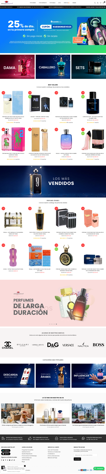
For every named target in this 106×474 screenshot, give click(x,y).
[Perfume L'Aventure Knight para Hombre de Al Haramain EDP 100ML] (93, 255)
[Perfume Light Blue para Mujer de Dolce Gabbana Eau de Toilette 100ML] (13, 103)
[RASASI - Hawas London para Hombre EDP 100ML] (66, 139)
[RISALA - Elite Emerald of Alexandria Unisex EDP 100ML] (13, 218)
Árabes (74, 2)
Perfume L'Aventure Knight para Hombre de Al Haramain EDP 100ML (93, 269)
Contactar (100, 468)
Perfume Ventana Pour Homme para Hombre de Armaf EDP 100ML (66, 233)
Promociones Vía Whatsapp (29, 456)
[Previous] (3, 31)
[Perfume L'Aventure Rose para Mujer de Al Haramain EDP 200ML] (93, 218)
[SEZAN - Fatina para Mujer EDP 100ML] (13, 255)
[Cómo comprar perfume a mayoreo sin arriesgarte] (17, 413)
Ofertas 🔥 (66, 2)
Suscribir (77, 459)
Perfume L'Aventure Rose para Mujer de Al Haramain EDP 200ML (93, 233)
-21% (3, 92)
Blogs (23, 461)
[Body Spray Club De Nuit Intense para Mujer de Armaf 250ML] (40, 218)
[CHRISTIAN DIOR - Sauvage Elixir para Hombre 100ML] (93, 103)
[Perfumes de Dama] (17, 67)
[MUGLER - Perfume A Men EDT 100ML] (40, 103)
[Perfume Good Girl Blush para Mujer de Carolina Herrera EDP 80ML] (93, 139)
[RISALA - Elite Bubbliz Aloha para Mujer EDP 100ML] (40, 255)
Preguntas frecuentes (27, 450)
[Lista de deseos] (100, 2)
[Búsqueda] (95, 2)
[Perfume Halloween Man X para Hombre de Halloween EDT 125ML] (66, 103)
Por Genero (33, 2)
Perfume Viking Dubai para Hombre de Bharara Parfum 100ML (66, 269)
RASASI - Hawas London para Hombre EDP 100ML (66, 154)
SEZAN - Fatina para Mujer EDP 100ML (13, 269)
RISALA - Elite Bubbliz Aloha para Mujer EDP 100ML (39, 269)
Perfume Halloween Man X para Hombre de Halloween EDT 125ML (66, 117)
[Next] (103, 31)
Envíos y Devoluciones (53, 456)
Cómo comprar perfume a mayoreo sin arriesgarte (17, 425)
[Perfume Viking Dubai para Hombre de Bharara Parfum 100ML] (66, 255)
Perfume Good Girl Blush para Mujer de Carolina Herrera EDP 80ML (93, 154)
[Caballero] (53, 67)
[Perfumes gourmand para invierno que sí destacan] (88, 413)
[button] (103, 2)
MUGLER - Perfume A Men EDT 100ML (40, 116)
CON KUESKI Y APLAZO (45, 7)
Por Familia (52, 2)
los (17, 470)
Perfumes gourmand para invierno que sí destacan (88, 425)
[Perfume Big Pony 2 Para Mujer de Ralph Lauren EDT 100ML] (13, 139)
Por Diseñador (43, 2)
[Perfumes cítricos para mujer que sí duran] (52, 413)
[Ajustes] (97, 2)
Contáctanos (51, 454)
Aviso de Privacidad (53, 450)
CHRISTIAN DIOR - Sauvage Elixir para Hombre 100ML (93, 117)
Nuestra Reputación (27, 454)
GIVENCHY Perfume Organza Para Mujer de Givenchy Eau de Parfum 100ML (40, 154)
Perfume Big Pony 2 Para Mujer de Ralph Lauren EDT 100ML (13, 154)
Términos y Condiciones (54, 452)
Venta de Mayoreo (27, 457)
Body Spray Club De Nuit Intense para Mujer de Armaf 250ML (40, 233)
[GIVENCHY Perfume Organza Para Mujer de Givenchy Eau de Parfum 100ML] (40, 139)
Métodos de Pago (52, 457)
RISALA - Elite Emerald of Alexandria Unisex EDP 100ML (13, 233)
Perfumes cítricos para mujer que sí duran (53, 425)
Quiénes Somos (26, 452)
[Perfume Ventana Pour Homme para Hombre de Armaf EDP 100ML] (66, 218)
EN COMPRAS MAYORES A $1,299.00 (79, 7)
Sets (59, 2)
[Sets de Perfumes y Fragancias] (88, 67)
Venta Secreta (25, 459)
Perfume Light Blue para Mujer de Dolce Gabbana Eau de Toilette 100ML (13, 117)
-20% (30, 92)
